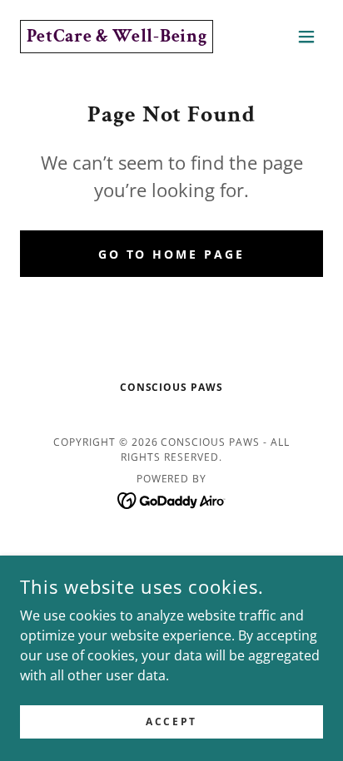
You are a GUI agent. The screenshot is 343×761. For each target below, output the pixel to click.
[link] (116, 36)
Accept (171, 721)
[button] (306, 36)
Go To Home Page (172, 254)
